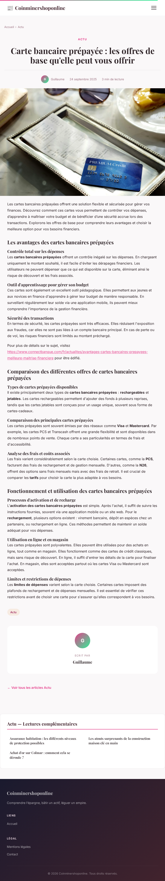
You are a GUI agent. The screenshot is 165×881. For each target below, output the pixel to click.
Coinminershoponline (36, 7)
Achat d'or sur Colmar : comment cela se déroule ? (40, 755)
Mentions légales (19, 846)
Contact (12, 854)
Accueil (9, 27)
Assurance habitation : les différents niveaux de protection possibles (43, 740)
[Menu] (154, 7)
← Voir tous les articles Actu (29, 688)
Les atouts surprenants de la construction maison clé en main (119, 740)
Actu (21, 27)
